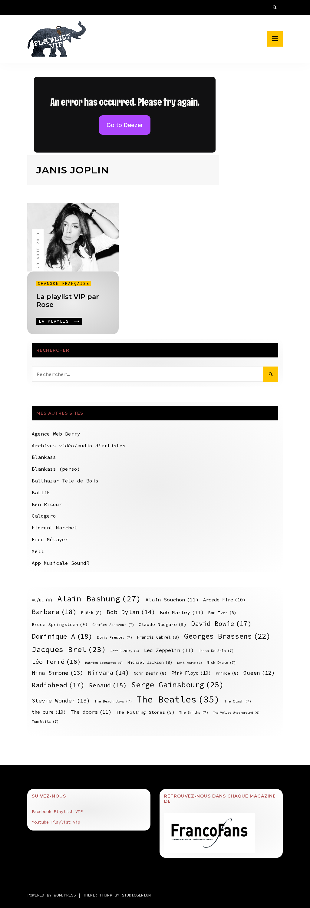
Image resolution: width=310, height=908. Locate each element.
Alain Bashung (99, 599)
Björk (91, 612)
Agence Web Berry (56, 434)
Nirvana (108, 672)
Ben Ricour (47, 504)
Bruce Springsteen (60, 624)
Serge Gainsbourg (177, 684)
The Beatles (178, 699)
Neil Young (189, 663)
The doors (91, 712)
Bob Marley (182, 612)
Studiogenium (136, 895)
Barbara (54, 611)
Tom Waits (45, 721)
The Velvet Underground (236, 713)
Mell (38, 551)
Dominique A (62, 636)
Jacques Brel (69, 649)
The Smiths (193, 712)
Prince (227, 673)
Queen (259, 672)
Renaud (108, 685)
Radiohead (58, 685)
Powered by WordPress (52, 895)
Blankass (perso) (56, 469)
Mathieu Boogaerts (104, 663)
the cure (49, 712)
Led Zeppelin (169, 650)
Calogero (44, 516)
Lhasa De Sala (216, 650)
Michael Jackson (150, 662)
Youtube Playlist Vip (56, 822)
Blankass (44, 457)
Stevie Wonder (61, 700)
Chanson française (63, 283)
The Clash (237, 701)
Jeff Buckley (124, 651)
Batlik (41, 492)
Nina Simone (57, 672)
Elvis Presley (114, 637)
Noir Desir (150, 673)
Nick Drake (221, 662)
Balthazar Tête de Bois (65, 481)
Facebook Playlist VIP (57, 811)
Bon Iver (222, 612)
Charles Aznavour (113, 624)
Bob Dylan (131, 612)
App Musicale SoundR (60, 563)
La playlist (55, 321)
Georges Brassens (227, 636)
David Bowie (221, 624)
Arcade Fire (224, 600)
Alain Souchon (172, 600)
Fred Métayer (50, 539)
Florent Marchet (54, 528)
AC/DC (42, 600)
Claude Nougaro (162, 624)
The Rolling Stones (145, 712)
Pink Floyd (191, 673)
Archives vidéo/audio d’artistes (79, 445)
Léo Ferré (56, 662)
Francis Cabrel (158, 637)
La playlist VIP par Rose (67, 301)
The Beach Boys (113, 701)
